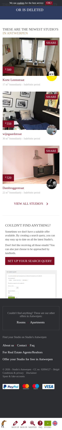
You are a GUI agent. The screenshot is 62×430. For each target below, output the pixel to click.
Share (51, 43)
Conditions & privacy (13, 373)
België (56, 369)
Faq (32, 345)
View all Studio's (29, 203)
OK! (48, 2)
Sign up (15, 427)
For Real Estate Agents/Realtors (23, 352)
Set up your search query (30, 261)
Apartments (37, 322)
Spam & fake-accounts (14, 376)
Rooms (21, 322)
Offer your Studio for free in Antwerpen (28, 359)
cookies (20, 3)
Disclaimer (31, 373)
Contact (22, 345)
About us (8, 345)
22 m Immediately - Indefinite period (21, 192)
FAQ (40, 427)
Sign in (23, 427)
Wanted (32, 427)
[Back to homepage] (3, 425)
